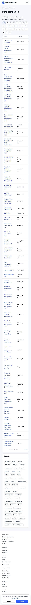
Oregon (20, 504)
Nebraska (7, 491)
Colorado (22, 464)
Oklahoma (12, 504)
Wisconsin (17, 521)
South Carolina (9, 511)
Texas (14, 514)
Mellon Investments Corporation (7, 264)
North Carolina (8, 501)
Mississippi (8, 488)
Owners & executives (8, 541)
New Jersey (18, 494)
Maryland (13, 481)
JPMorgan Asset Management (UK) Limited (8, 443)
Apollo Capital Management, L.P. (8, 296)
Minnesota (15, 484)
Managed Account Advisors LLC (8, 242)
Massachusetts (22, 481)
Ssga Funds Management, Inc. (8, 187)
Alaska (13, 461)
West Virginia (8, 521)
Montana (22, 488)
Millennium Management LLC (7, 288)
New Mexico (8, 498)
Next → (27, 449)
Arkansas (7, 464)
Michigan (7, 484)
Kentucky (13, 478)
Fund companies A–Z (7, 537)
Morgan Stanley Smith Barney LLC (8, 133)
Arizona (20, 461)
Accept (22, 601)
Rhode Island (17, 508)
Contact (4, 586)
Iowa (18, 474)
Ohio (6, 504)
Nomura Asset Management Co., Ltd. (8, 367)
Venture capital (6, 575)
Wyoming (7, 524)
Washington (22, 518)
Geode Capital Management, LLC (8, 151)
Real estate (5, 577)
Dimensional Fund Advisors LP (8, 225)
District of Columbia (18, 524)
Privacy (4, 591)
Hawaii (13, 471)
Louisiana (21, 478)
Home (3, 8)
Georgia (7, 471)
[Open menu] (27, 2)
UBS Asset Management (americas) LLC (8, 385)
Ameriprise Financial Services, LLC (8, 341)
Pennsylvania (8, 508)
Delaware (16, 468)
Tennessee (8, 514)
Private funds (5, 539)
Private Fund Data (10, 2)
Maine (6, 481)
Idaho (19, 471)
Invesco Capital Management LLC (8, 250)
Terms (4, 589)
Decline (9, 601)
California (15, 464)
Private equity (6, 573)
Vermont (7, 518)
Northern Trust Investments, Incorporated (8, 201)
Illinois (6, 474)
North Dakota (18, 501)
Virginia (14, 518)
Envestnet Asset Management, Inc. (8, 359)
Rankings (4, 543)
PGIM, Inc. (7, 213)
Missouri (15, 488)
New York (16, 498)
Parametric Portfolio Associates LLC (8, 314)
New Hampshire (9, 494)
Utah (20, 514)
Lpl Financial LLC (9, 270)
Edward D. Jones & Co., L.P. (7, 233)
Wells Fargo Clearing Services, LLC (8, 332)
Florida (23, 468)
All (4, 22)
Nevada (14, 491)
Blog (3, 584)
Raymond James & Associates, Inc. (9, 435)
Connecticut (8, 468)
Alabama (7, 461)
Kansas (7, 478)
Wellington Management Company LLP (8, 179)
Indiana (13, 474)
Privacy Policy (15, 598)
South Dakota (18, 511)
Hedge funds (5, 571)
